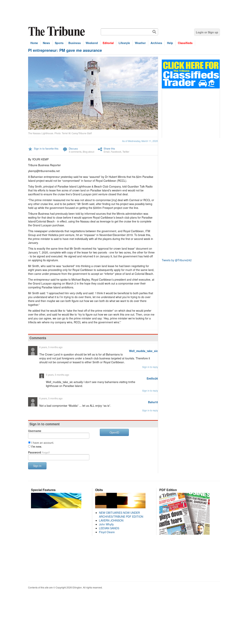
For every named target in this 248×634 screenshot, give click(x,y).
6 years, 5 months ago (51, 347)
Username (34, 431)
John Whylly (106, 524)
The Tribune (57, 31)
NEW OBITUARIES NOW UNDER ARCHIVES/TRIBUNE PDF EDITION (121, 514)
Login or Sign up (207, 32)
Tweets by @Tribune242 (177, 260)
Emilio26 (152, 378)
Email (107, 151)
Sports (59, 43)
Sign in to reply (150, 366)
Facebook (116, 151)
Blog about (88, 151)
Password (39, 452)
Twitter (125, 151)
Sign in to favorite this (46, 148)
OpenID (114, 432)
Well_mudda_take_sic (143, 351)
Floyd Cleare (107, 532)
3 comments (75, 151)
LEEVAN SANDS (109, 528)
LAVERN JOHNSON (111, 520)
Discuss (73, 148)
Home (34, 43)
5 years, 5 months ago (57, 374)
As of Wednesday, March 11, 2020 (140, 141)
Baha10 (153, 402)
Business (74, 43)
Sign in (37, 466)
